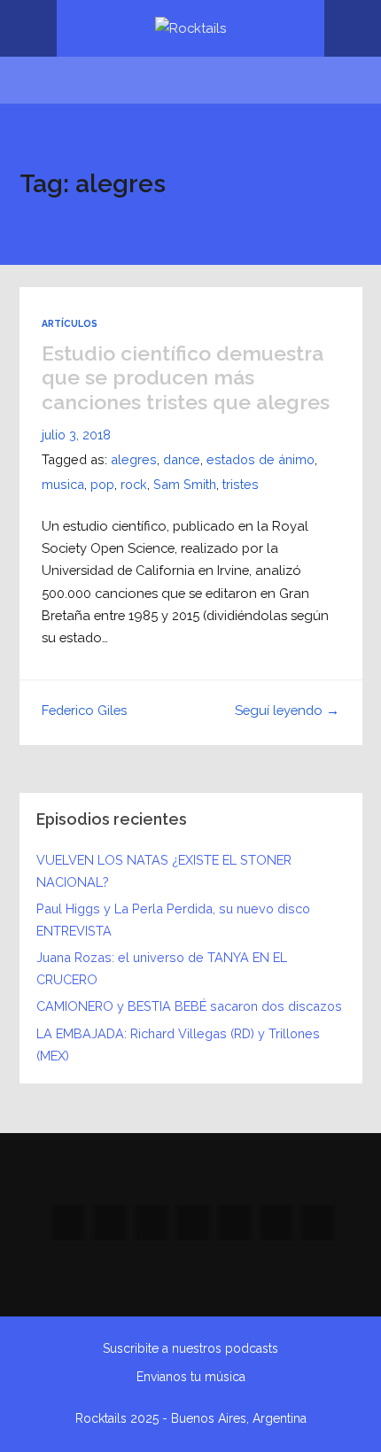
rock (134, 484)
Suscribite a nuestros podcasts (190, 1348)
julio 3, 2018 (76, 434)
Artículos (69, 323)
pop (102, 484)
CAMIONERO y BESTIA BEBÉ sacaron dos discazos (189, 1005)
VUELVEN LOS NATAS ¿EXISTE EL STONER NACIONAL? (164, 870)
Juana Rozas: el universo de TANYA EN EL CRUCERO (161, 968)
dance (181, 459)
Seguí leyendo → (287, 710)
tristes (240, 484)
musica (63, 484)
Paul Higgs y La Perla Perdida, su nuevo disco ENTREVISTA (173, 919)
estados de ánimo (260, 459)
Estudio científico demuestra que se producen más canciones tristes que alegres (186, 377)
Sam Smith (184, 484)
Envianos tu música (190, 1377)
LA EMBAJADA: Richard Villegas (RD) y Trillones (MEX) (178, 1044)
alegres (134, 459)
